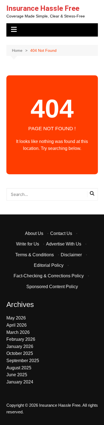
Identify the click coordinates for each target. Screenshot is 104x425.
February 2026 (20, 339)
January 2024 (19, 382)
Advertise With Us (63, 244)
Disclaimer (71, 254)
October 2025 (19, 353)
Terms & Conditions (34, 254)
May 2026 (16, 318)
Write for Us (27, 244)
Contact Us (61, 233)
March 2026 (18, 332)
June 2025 (16, 374)
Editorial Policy (49, 265)
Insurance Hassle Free (42, 8)
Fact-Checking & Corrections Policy (49, 275)
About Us (34, 233)
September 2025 (22, 360)
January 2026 (19, 346)
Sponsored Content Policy (52, 286)
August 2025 (18, 367)
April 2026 (16, 325)
